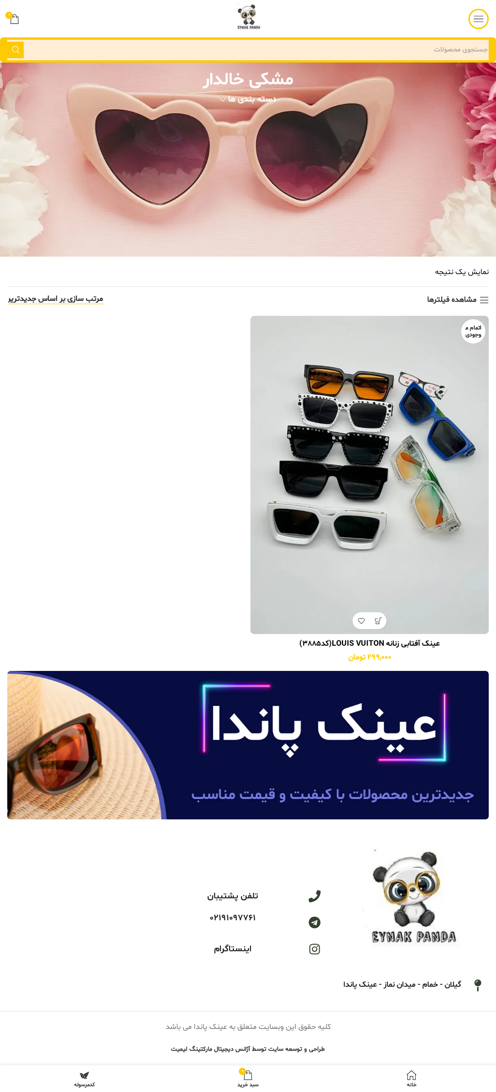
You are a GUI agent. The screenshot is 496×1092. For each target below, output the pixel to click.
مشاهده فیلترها (452, 300)
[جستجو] (15, 50)
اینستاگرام (232, 949)
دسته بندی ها (252, 100)
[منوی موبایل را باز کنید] (479, 19)
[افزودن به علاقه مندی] (361, 620)
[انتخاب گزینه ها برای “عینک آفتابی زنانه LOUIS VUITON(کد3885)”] (378, 620)
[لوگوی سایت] (248, 19)
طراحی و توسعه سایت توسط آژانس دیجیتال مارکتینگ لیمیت (248, 1049)
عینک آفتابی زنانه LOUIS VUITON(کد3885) (369, 643)
